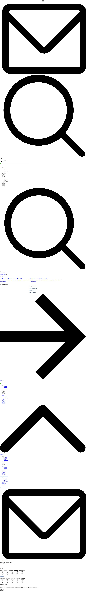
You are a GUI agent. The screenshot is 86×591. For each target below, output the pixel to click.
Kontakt (3, 174)
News (3, 167)
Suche (1, 563)
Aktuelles (5, 178)
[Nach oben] (43, 452)
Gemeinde (5, 179)
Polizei (5, 170)
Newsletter (3, 176)
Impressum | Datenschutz (4, 476)
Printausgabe (4, 173)
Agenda (3, 172)
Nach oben (2, 454)
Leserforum (6, 171)
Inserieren (3, 175)
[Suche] (17, 563)
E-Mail (1, 589)
